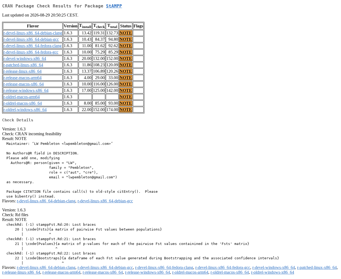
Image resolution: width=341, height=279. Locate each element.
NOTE (126, 33)
